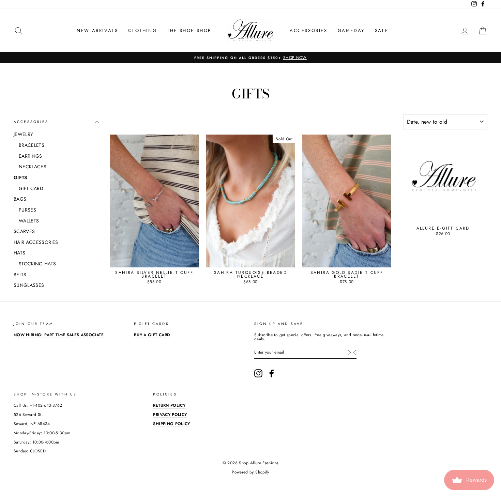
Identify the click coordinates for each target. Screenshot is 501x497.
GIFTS (20, 177)
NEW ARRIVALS (97, 30)
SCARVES (24, 231)
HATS (19, 252)
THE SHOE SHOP (189, 30)
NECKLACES (32, 166)
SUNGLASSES (29, 285)
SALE (381, 30)
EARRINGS (30, 156)
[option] (250, 58)
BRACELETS (31, 145)
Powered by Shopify (250, 472)
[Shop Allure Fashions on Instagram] (258, 373)
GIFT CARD (31, 188)
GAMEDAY (351, 30)
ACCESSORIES (309, 30)
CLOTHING (142, 30)
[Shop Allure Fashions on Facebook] (272, 373)
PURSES (27, 209)
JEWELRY (23, 134)
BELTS (20, 274)
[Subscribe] (352, 352)
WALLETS (29, 220)
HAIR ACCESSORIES (36, 242)
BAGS (20, 199)
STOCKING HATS (37, 263)
